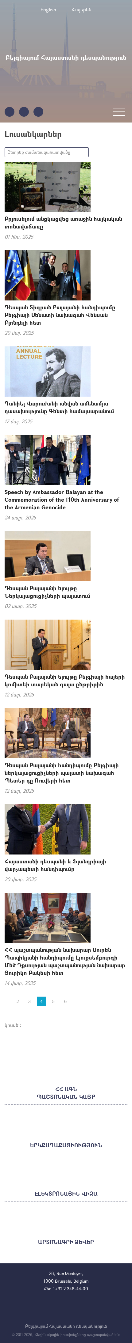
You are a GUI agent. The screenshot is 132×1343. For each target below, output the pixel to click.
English (48, 9)
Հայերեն (81, 9)
